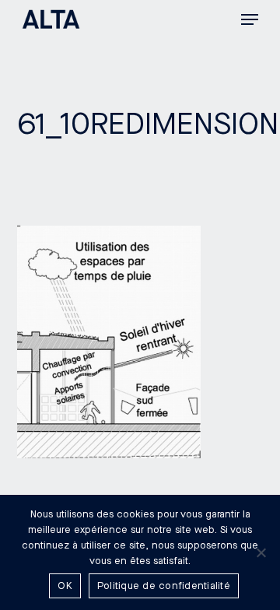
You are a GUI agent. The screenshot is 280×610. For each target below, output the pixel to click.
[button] (249, 19)
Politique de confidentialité (163, 586)
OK (65, 586)
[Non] (260, 552)
